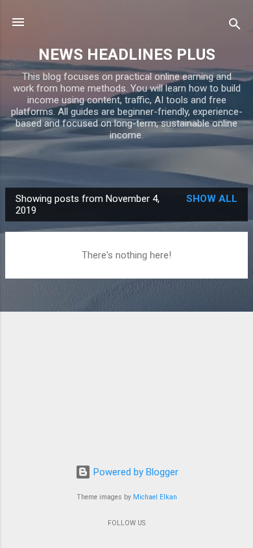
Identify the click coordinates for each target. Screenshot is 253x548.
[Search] (235, 26)
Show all (211, 199)
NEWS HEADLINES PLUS (126, 54)
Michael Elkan (155, 497)
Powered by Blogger (134, 472)
